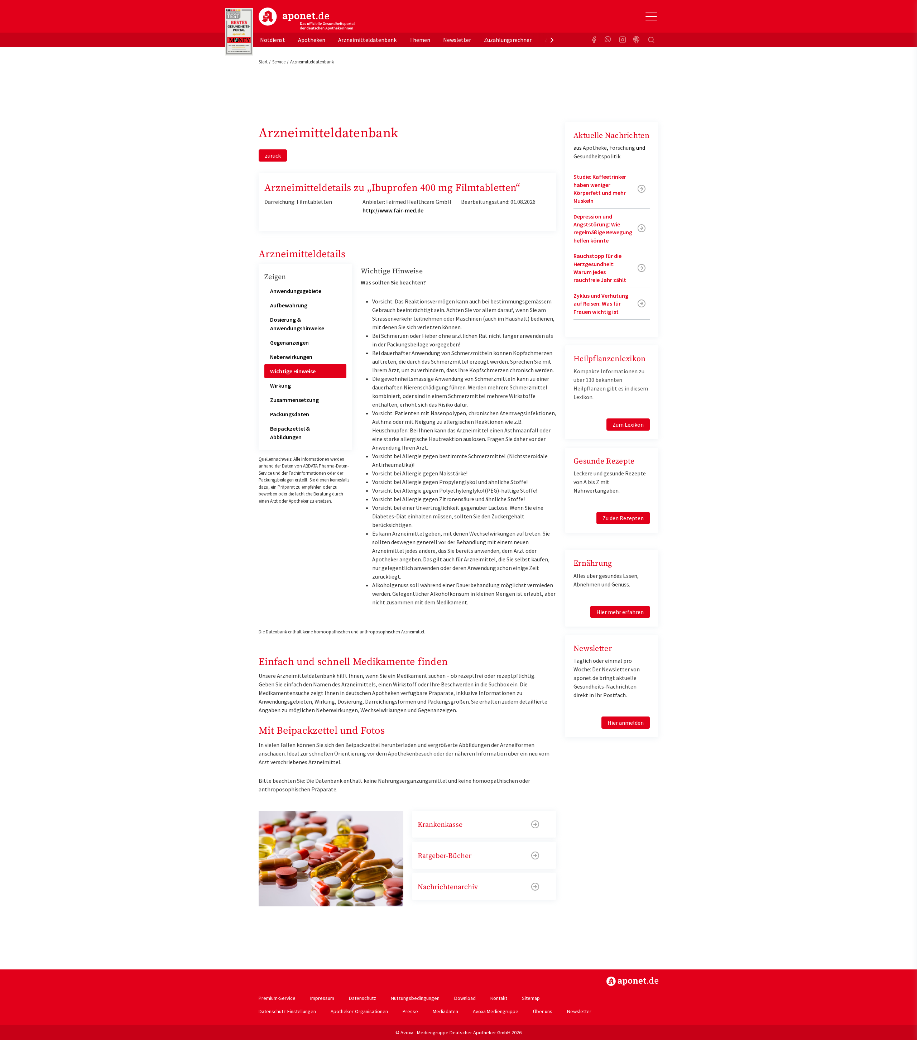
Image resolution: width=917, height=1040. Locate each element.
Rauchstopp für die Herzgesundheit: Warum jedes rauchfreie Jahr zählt (599, 267)
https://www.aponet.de (632, 981)
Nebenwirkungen (291, 356)
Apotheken (311, 39)
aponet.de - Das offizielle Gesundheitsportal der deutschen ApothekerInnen (307, 19)
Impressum (322, 998)
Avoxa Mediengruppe (495, 1011)
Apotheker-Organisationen (359, 1011)
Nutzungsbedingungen (415, 998)
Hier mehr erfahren (620, 611)
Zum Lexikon (628, 424)
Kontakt (498, 998)
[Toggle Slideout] (651, 16)
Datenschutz (362, 998)
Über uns (542, 1011)
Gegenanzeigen (289, 342)
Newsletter (457, 39)
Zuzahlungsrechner (508, 39)
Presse (410, 1011)
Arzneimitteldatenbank (367, 39)
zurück (273, 155)
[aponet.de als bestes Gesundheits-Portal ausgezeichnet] (239, 32)
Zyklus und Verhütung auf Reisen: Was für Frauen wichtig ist (600, 303)
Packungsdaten (289, 414)
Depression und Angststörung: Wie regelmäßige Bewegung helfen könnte (602, 228)
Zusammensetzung (294, 399)
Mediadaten (445, 1011)
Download (465, 998)
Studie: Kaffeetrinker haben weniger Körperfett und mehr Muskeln (599, 188)
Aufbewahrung (288, 305)
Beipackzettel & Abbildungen (290, 433)
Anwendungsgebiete (295, 290)
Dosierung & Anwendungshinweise (297, 324)
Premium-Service (277, 998)
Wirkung (280, 385)
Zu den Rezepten (623, 518)
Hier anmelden (626, 722)
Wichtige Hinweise (293, 371)
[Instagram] (622, 40)
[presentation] (552, 40)
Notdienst (272, 39)
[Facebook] (594, 40)
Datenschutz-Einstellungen (287, 1011)
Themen (419, 39)
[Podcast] (637, 40)
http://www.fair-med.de (393, 210)
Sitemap (531, 998)
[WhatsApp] (608, 40)
